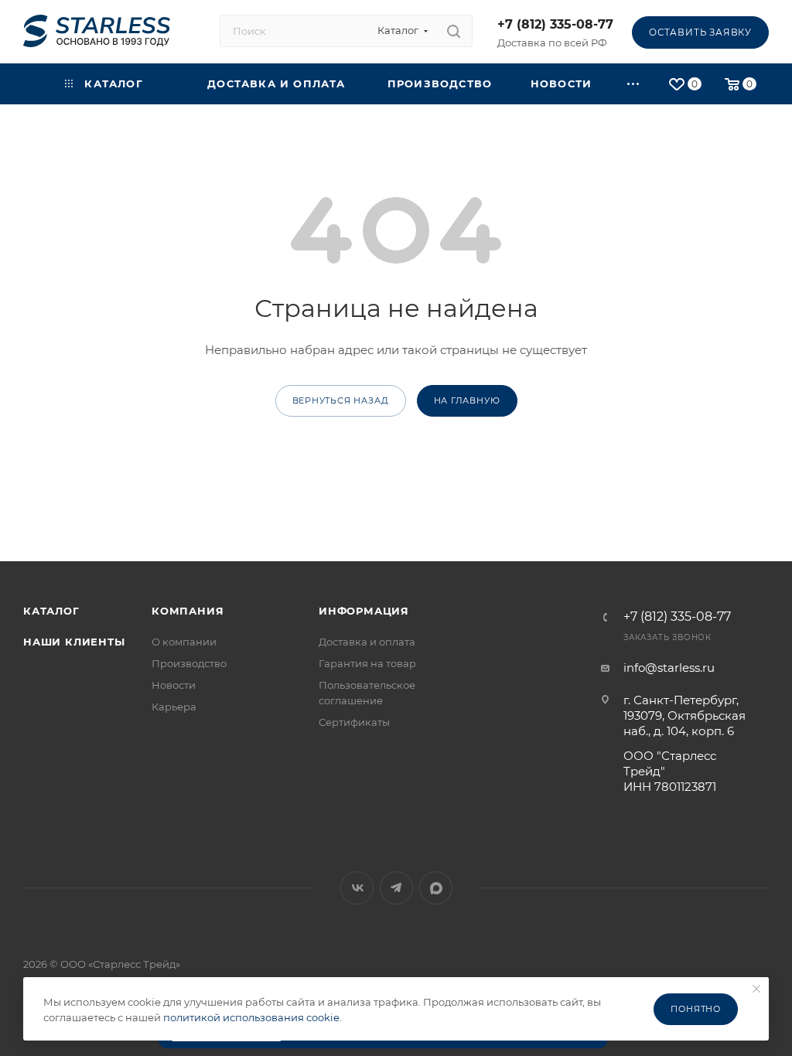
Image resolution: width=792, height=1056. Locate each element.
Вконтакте (357, 887)
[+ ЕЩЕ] (634, 83)
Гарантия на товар (367, 663)
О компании (184, 641)
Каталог (51, 611)
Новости (174, 685)
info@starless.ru (669, 667)
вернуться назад (340, 400)
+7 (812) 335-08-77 (555, 24)
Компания (188, 611)
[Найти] (454, 31)
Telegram (396, 887)
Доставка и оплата (367, 641)
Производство (189, 663)
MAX (435, 887)
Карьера (174, 706)
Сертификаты (354, 722)
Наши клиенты (74, 641)
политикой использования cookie (251, 1017)
